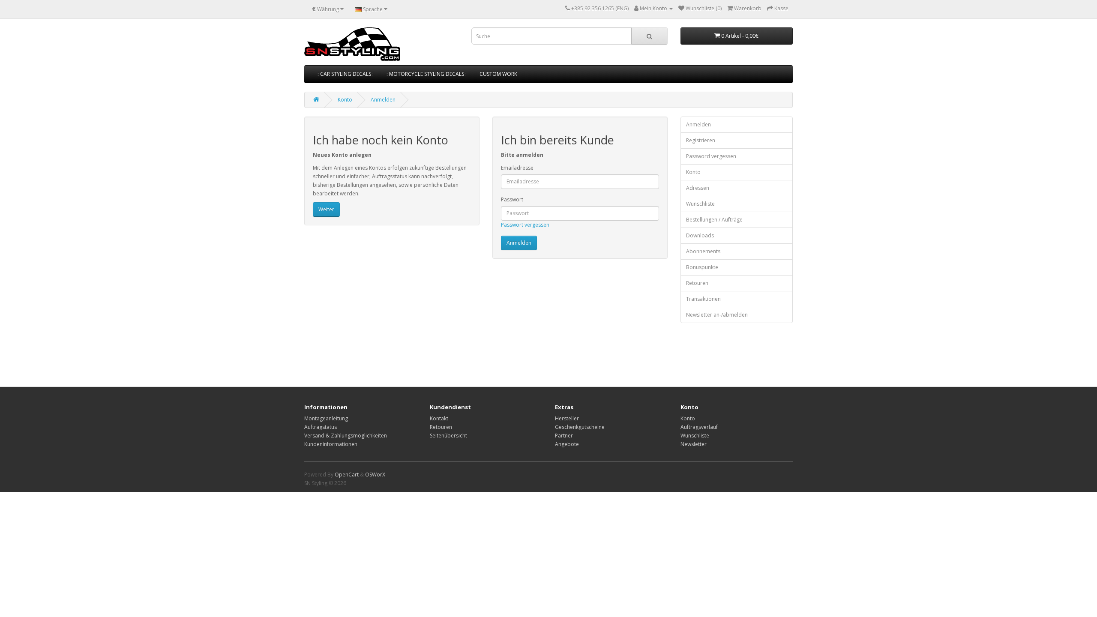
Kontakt (439, 418)
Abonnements (703, 251)
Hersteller (567, 418)
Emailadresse (517, 167)
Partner (564, 435)
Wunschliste (700, 203)
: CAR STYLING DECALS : (346, 74)
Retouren (697, 283)
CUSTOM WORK (498, 74)
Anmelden (383, 99)
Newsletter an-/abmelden (717, 314)
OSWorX (375, 474)
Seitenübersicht (448, 435)
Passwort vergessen (525, 224)
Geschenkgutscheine (580, 427)
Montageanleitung (326, 418)
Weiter (326, 209)
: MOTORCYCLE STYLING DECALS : (427, 74)
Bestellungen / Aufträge (714, 219)
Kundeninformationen (330, 444)
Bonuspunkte (702, 267)
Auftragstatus (320, 427)
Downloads (700, 235)
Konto (345, 99)
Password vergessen (711, 156)
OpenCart (347, 474)
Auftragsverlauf (699, 427)
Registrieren (700, 140)
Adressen (697, 188)
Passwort (512, 199)
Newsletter (693, 444)
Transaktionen (703, 299)
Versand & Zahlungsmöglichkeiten (345, 435)
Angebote (567, 444)
